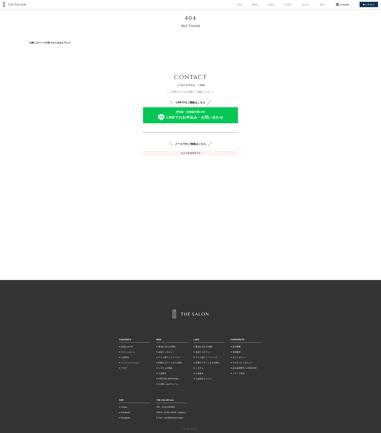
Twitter (124, 407)
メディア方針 (239, 373)
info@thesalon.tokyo (174, 418)
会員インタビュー (166, 352)
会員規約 (237, 352)
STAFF (288, 5)
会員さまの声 (127, 347)
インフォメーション (130, 363)
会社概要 (237, 347)
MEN (254, 5)
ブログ (124, 368)
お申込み (370, 4)
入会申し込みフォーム (168, 384)
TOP (239, 5)
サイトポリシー (240, 357)
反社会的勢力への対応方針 (245, 368)
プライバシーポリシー (243, 363)
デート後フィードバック (169, 357)
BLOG (306, 5)
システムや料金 (165, 368)
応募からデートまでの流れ (170, 363)
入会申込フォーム (203, 379)
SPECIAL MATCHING (168, 379)
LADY (271, 5)
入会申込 (125, 357)
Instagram (125, 418)
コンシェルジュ (128, 352)
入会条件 (162, 373)
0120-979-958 (168, 407)
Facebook (125, 412)
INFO (322, 5)
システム (199, 368)
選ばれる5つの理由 (166, 347)
